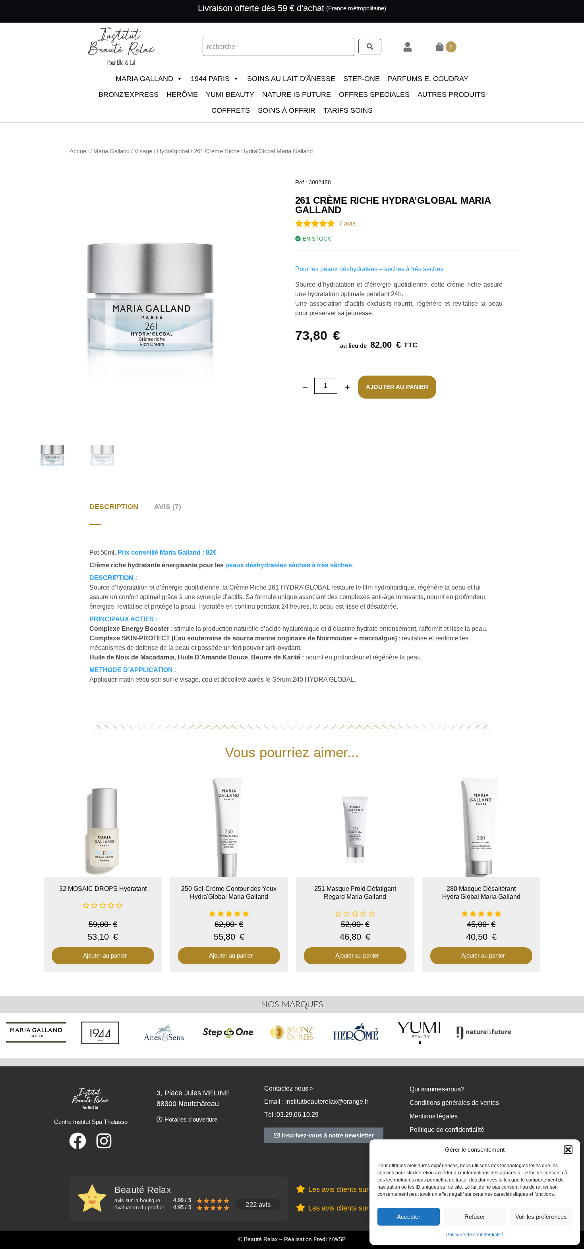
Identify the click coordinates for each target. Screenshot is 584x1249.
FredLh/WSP (329, 1239)
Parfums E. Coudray (428, 79)
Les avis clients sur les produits (357, 1189)
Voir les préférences (541, 1216)
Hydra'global (173, 151)
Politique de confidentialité (474, 1234)
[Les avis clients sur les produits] (300, 1188)
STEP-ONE (361, 79)
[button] (568, 1150)
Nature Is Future (296, 94)
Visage (143, 151)
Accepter (408, 1216)
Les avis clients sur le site (348, 1208)
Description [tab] (113, 507)
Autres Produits (451, 94)
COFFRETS (230, 110)
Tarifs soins (348, 110)
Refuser (474, 1216)
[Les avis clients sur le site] (300, 1207)
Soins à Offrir (286, 110)
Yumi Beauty (230, 94)
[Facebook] (77, 1140)
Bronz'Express (129, 94)
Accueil (79, 151)
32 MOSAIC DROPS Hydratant (103, 888)
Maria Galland (144, 79)
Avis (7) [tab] (167, 507)
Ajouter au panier (397, 387)
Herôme (182, 94)
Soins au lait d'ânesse (291, 79)
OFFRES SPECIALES (374, 94)
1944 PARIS (210, 79)
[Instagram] (103, 1140)
